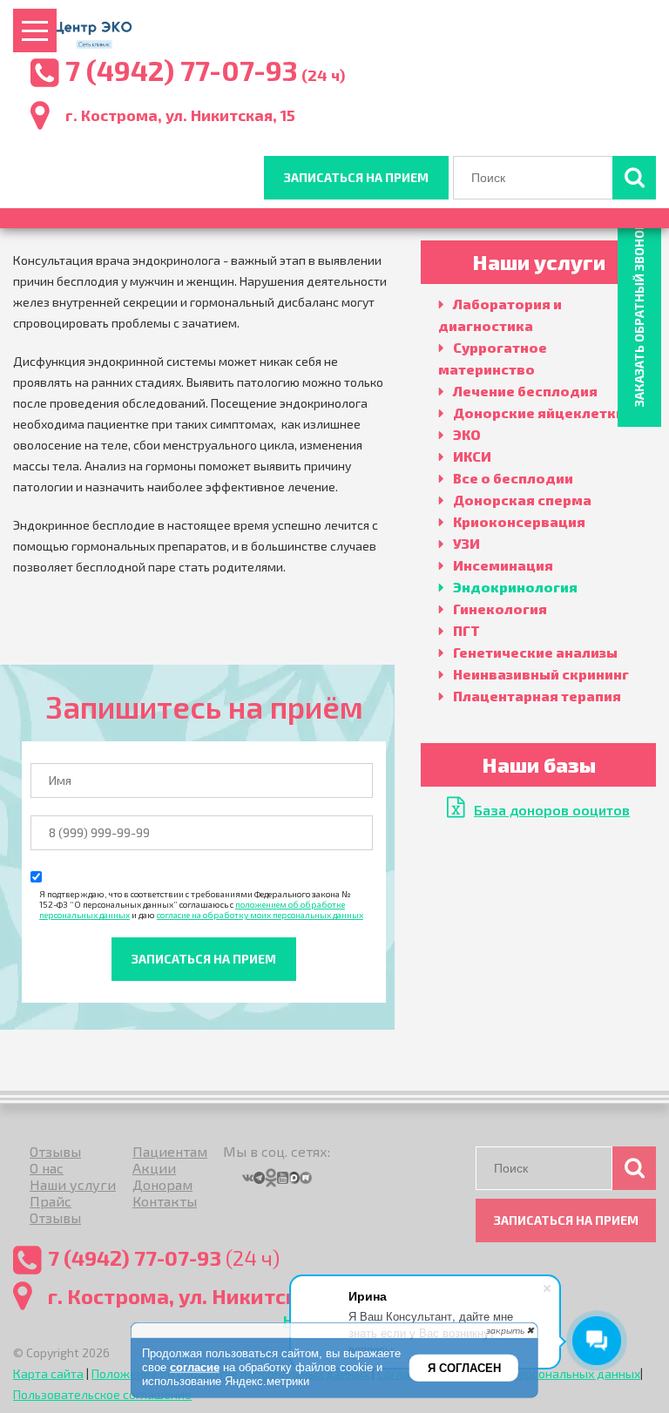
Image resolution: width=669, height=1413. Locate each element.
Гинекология (500, 608)
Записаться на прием (356, 177)
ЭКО (467, 434)
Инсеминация (503, 565)
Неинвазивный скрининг (541, 674)
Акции (154, 1167)
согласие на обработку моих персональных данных (260, 914)
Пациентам (169, 1151)
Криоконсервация (519, 521)
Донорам (162, 1184)
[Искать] (634, 177)
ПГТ (466, 630)
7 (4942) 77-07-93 (181, 69)
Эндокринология (515, 586)
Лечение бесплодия (525, 390)
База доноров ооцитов (552, 809)
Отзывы (55, 1151)
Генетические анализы (535, 652)
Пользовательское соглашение (102, 1394)
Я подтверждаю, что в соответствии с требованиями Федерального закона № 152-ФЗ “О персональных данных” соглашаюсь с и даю (201, 904)
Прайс (50, 1201)
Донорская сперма (522, 499)
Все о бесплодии (513, 478)
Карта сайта (48, 1373)
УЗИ (466, 543)
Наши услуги (73, 1184)
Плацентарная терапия (537, 695)
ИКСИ (472, 456)
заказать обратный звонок (639, 314)
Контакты (164, 1201)
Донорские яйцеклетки (539, 412)
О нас (47, 1167)
